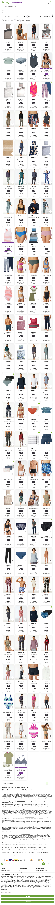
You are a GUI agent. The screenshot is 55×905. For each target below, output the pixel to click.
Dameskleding (45, 852)
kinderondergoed (9, 831)
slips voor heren (18, 811)
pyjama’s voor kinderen (25, 834)
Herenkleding (13, 850)
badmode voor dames (46, 827)
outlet (9, 798)
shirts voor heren (8, 815)
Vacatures (3, 872)
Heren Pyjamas (14, 855)
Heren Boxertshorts (6, 852)
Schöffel (34, 844)
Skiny (45, 844)
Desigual (19, 850)
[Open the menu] (3, 6)
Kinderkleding (42, 850)
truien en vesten (31, 835)
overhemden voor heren (29, 817)
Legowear (29, 844)
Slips (21, 847)
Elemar (14, 844)
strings (30, 822)
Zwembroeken (35, 850)
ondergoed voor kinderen (40, 792)
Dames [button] (17, 20)
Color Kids (40, 844)
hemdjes (7, 825)
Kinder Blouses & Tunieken (35, 852)
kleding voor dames (14, 827)
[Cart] (12, 37)
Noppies (39, 847)
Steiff (25, 847)
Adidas (26, 810)
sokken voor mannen (21, 801)
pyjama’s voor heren (33, 813)
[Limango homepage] (6, 2)
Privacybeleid (21, 872)
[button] (8, 16)
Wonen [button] (22, 20)
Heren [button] (12, 20)
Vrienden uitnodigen (5, 870)
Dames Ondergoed (32, 847)
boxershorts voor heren (6, 805)
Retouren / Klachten (40, 872)
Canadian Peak (5, 850)
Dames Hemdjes (26, 850)
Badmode (25, 852)
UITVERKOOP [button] (6, 20)
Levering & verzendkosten (42, 870)
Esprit (3, 844)
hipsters (25, 822)
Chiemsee (4, 847)
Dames (44, 847)
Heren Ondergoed (21, 844)
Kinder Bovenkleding (17, 852)
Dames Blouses (5, 855)
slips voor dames (20, 822)
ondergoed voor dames (17, 792)
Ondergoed (8, 844)
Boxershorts (10, 847)
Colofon (20, 870)
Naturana (17, 847)
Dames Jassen (22, 855)
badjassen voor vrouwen (36, 827)
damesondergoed (10, 820)
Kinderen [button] (28, 20)
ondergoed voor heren (27, 792)
